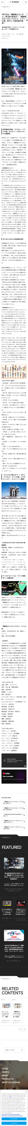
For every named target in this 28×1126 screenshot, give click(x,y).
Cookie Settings (14, 1118)
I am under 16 (14, 1123)
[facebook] (27, 20)
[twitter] (27, 18)
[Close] (26, 1091)
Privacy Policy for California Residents (10, 1114)
